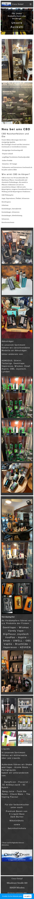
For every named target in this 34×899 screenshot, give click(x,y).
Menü (30, 4)
